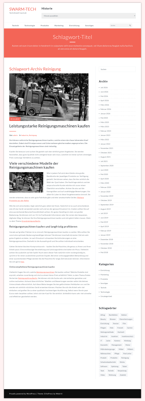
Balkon (124, 315)
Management (117, 345)
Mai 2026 (104, 96)
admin (15, 135)
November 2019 (106, 196)
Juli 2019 (104, 213)
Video (102, 375)
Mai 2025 (104, 118)
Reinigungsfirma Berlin (27, 278)
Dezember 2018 (106, 239)
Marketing (59, 25)
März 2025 (104, 122)
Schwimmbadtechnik (108, 362)
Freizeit (120, 328)
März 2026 (104, 105)
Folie (111, 328)
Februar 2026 (105, 109)
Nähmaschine (105, 353)
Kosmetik (104, 345)
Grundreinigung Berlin (31, 221)
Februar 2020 (105, 187)
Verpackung (122, 371)
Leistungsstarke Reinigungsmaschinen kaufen (49, 125)
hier (22, 262)
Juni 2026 (104, 92)
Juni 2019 (104, 218)
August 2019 (105, 209)
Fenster (116, 323)
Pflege (117, 353)
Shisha (122, 362)
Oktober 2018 (106, 248)
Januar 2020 (105, 192)
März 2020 (104, 183)
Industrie (24, 135)
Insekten (114, 336)
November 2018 (106, 244)
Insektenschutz (127, 336)
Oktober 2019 (106, 200)
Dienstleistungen (126, 319)
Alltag (102, 315)
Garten (129, 328)
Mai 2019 (104, 222)
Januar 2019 (105, 235)
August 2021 (105, 157)
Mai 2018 (104, 252)
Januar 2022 (105, 144)
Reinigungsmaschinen (45, 272)
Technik (15, 25)
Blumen (113, 319)
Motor (128, 345)
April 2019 (104, 226)
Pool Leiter (127, 353)
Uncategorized (106, 296)
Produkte (45, 25)
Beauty (103, 319)
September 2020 (106, 165)
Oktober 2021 (106, 152)
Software (103, 366)
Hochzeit (121, 332)
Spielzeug (114, 366)
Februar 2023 (105, 131)
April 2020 (104, 179)
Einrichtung (74, 25)
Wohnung (112, 375)
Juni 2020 (104, 170)
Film (124, 323)
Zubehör (123, 375)
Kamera (117, 341)
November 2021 (106, 148)
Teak (102, 371)
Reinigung (33, 135)
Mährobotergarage (107, 349)
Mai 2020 (104, 174)
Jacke (108, 341)
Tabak (124, 366)
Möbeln (130, 349)
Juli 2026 (104, 87)
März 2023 (104, 126)
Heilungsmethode (107, 332)
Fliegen (103, 328)
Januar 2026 (105, 113)
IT (101, 341)
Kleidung (127, 341)
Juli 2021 (104, 161)
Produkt (103, 358)
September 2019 (106, 204)
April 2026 (104, 100)
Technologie (29, 25)
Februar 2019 (105, 231)
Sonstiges (89, 25)
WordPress (31, 394)
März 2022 (104, 139)
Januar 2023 (105, 135)
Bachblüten (113, 315)
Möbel (121, 349)
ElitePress (48, 394)
